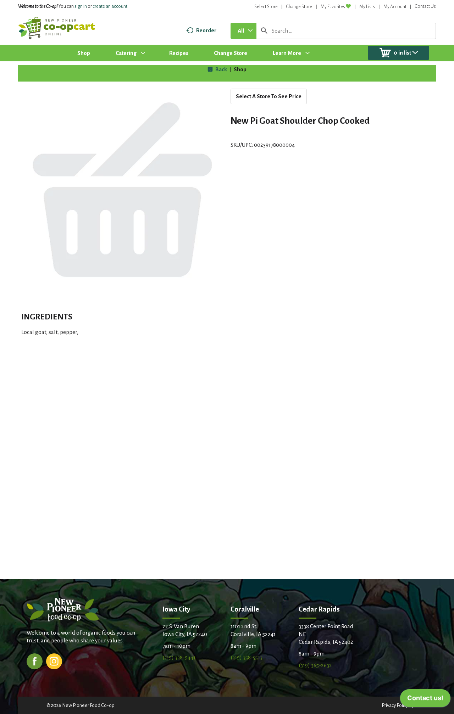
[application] (425, 700)
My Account (394, 6)
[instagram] (54, 661)
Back (220, 69)
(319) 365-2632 (315, 665)
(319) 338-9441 (178, 657)
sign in (80, 6)
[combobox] (243, 31)
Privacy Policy (395, 705)
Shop (240, 69)
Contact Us (425, 6)
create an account (110, 6)
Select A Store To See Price (268, 96)
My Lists (367, 6)
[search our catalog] (264, 31)
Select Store (266, 6)
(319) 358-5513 (246, 657)
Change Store (299, 6)
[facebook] (35, 661)
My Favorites (333, 6)
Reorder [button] (206, 30)
